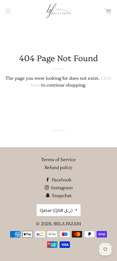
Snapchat (61, 195)
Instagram (61, 187)
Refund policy (58, 167)
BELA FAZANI (67, 223)
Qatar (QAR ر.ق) (56, 210)
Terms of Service (58, 159)
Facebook (61, 179)
